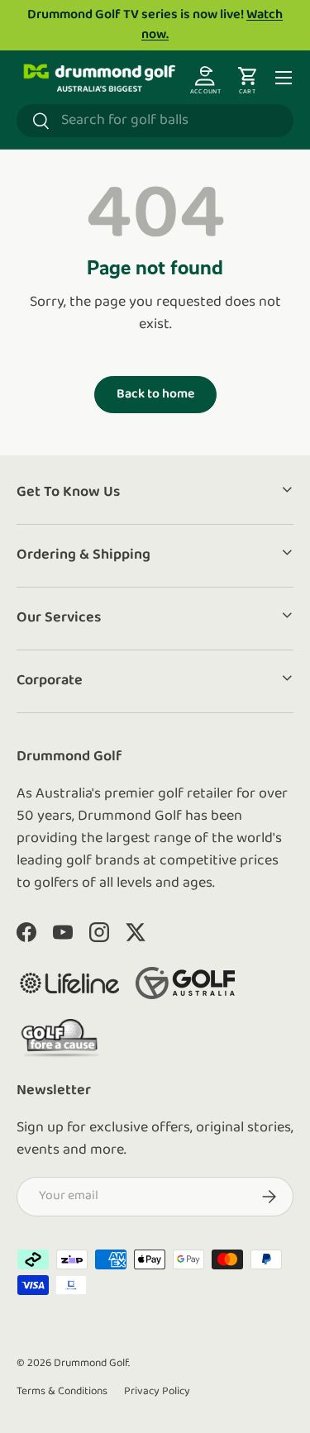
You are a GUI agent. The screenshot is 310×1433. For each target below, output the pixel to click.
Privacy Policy (157, 1391)
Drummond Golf (91, 1363)
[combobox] (155, 120)
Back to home (155, 394)
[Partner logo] (69, 983)
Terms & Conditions (62, 1391)
